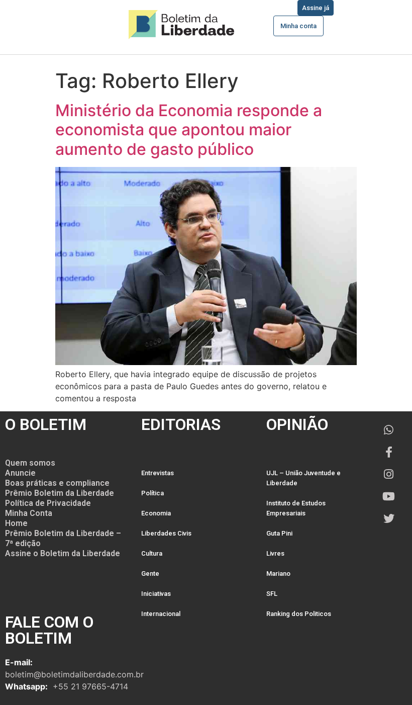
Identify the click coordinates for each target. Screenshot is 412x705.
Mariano (278, 573)
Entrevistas (157, 473)
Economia (156, 513)
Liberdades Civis (166, 533)
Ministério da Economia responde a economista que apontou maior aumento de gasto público (188, 130)
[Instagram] (389, 474)
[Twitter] (389, 518)
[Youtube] (389, 496)
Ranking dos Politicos (298, 614)
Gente (150, 573)
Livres (275, 553)
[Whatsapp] (389, 430)
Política (152, 493)
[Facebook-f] (389, 452)
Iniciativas (156, 593)
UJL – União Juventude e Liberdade (303, 478)
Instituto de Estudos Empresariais (296, 508)
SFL (271, 593)
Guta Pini (279, 533)
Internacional (160, 614)
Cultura (151, 553)
